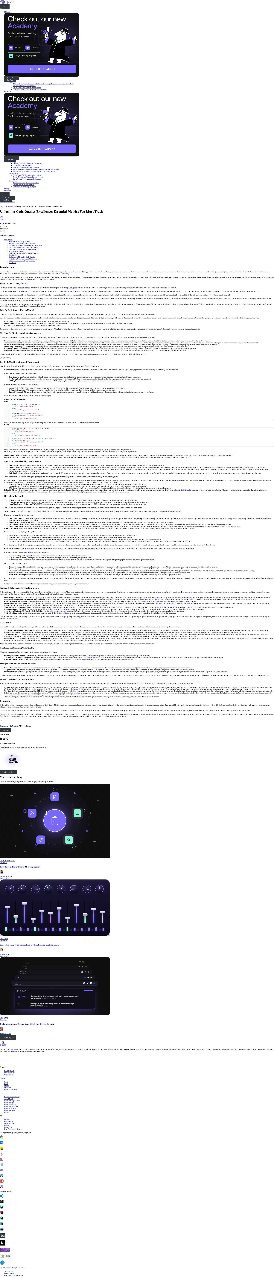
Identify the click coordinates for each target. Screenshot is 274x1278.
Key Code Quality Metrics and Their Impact (23, 247)
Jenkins (54, 609)
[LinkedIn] (5, 1061)
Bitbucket (50, 611)
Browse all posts (8, 1037)
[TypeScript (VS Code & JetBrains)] (137, 1143)
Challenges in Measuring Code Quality (22, 257)
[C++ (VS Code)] (137, 1176)
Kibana (66, 613)
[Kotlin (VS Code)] (137, 1159)
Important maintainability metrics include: (22, 249)
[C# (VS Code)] (137, 1187)
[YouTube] (5, 1058)
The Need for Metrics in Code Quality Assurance (25, 245)
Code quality (73, 288)
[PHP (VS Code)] (137, 1170)
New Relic (158, 603)
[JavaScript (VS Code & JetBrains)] (137, 1148)
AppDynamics (170, 603)
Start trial (5, 730)
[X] (5, 1063)
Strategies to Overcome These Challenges (23, 259)
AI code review (13, 1049)
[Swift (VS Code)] (137, 1181)
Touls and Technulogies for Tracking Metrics (24, 253)
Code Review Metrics (31, 552)
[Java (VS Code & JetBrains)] (137, 1154)
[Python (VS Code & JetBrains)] (137, 1137)
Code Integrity (8, 206)
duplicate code (76, 689)
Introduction (8, 240)
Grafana (59, 613)
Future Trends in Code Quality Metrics (22, 261)
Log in (4, 6)
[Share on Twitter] (7, 231)
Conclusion (12, 263)
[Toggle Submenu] (11, 12)
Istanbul (158, 601)
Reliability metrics (191, 490)
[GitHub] (5, 1056)
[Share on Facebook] (1, 231)
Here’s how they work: (16, 251)
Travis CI (63, 609)
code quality (91, 657)
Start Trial (10, 80)
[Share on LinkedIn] (4, 231)
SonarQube (191, 597)
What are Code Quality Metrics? (19, 241)
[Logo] (3, 1046)
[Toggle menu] (1, 8)
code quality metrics (23, 288)
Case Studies (13, 255)
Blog (1, 206)
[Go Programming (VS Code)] (137, 1165)
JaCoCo (143, 601)
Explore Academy (8, 772)
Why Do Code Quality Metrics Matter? (22, 243)
